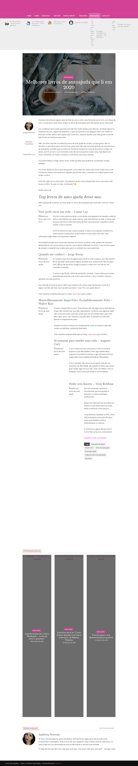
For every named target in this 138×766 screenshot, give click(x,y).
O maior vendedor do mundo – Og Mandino (101, 34)
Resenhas (46, 16)
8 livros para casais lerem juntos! (15, 23)
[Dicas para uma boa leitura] (50, 23)
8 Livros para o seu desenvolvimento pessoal (101, 636)
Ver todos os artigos (107, 728)
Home (29, 16)
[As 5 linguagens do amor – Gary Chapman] (28, 23)
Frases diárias (69, 16)
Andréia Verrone (29, 133)
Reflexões (83, 16)
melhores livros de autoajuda (95, 455)
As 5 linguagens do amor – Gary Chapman (38, 23)
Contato (106, 16)
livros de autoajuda (102, 448)
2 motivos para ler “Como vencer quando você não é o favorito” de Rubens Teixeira (69, 636)
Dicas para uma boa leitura (59, 22)
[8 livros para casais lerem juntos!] (7, 23)
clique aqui (76, 294)
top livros (88, 458)
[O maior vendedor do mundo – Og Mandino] (92, 34)
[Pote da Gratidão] (71, 23)
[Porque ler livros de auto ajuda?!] (114, 25)
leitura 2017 (89, 448)
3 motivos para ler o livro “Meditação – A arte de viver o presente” (37, 636)
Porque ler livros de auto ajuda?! (124, 25)
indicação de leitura (98, 444)
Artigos (57, 16)
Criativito (58, 763)
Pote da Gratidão (81, 22)
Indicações (94, 16)
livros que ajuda (90, 451)
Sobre (36, 16)
